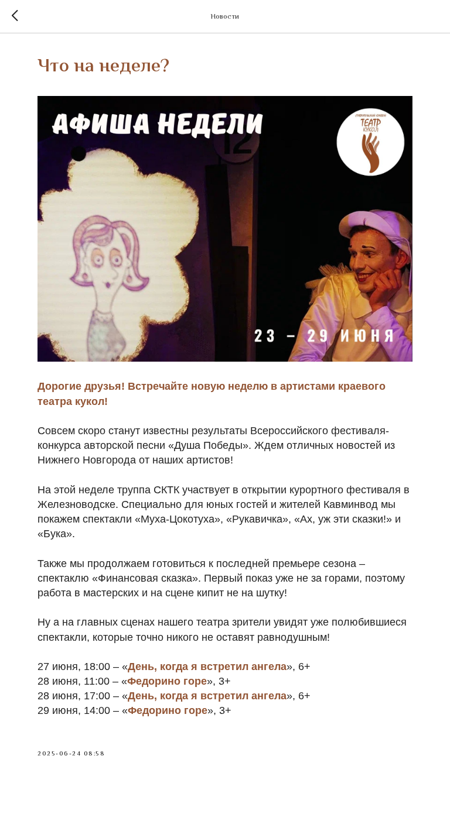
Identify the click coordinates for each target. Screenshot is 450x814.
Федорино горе (167, 681)
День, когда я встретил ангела (207, 666)
